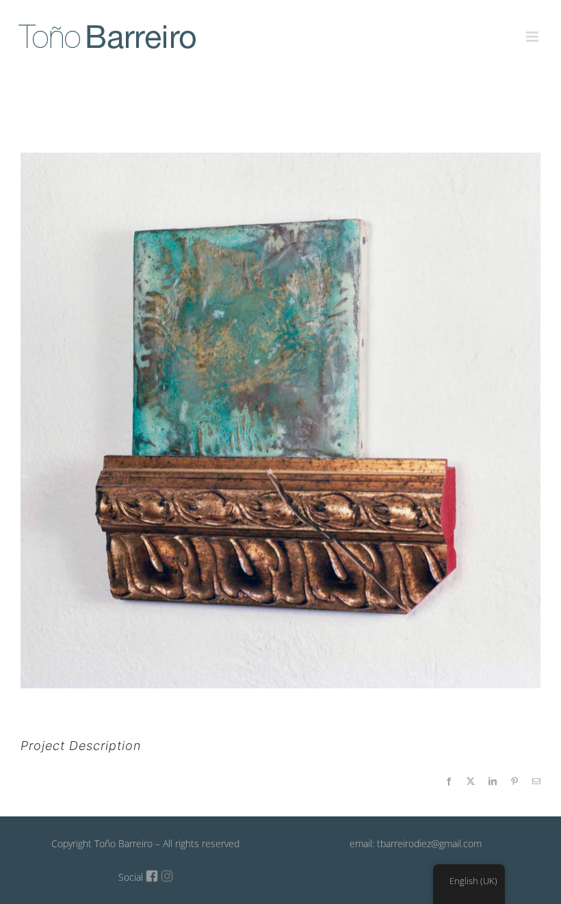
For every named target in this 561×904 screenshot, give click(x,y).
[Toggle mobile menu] (533, 29)
